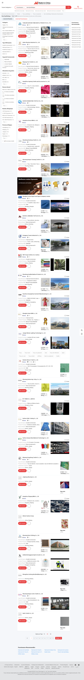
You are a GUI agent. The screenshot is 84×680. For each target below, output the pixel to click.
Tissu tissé (27, 353)
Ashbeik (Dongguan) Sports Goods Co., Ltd (34, 555)
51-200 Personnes (7, 113)
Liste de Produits (7, 19)
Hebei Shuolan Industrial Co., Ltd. (31, 42)
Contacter (23, 36)
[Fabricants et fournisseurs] (42, 2)
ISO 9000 (5, 81)
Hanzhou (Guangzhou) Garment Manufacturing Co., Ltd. (37, 294)
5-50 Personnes (7, 111)
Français (37, 666)
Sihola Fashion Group (28, 516)
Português (54, 666)
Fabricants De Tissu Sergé (77, 27)
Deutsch (48, 666)
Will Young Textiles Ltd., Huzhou (31, 255)
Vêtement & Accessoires (7, 27)
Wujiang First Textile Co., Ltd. (30, 62)
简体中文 (21, 666)
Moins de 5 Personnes (8, 115)
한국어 (72, 666)
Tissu (20, 353)
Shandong (6, 136)
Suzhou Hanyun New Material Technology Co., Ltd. (36, 438)
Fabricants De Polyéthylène (78, 38)
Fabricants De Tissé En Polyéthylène (37, 650)
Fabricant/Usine (7, 47)
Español (43, 666)
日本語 (32, 666)
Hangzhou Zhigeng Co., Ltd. (31, 496)
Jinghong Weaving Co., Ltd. (30, 477)
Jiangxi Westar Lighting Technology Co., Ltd (34, 333)
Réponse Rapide (7, 61)
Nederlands (27, 668)
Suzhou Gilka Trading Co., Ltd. (30, 418)
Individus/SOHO (6, 51)
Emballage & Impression (7, 36)
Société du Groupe (7, 49)
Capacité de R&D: (22, 31)
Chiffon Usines (21, 654)
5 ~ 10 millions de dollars (8, 92)
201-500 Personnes (7, 117)
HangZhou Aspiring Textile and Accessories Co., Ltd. (36, 81)
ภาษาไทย (37, 668)
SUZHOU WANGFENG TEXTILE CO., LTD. (33, 101)
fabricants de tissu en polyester (54, 10)
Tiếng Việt (47, 668)
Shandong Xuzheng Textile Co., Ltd (32, 140)
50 (50, 634)
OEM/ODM (6, 59)
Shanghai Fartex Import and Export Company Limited (36, 196)
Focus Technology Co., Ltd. (41, 671)
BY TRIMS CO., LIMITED (29, 399)
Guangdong (6, 127)
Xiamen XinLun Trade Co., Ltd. (30, 360)
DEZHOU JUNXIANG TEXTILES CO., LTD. (33, 216)
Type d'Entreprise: (22, 27)
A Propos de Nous (9, 664)
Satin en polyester (48, 356)
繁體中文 (27, 666)
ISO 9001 (5, 73)
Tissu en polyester (37, 353)
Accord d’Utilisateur (25, 664)
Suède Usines (47, 652)
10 (44, 634)
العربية (77, 666)
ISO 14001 (5, 77)
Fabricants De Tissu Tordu (77, 34)
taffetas (39, 356)
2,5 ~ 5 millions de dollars (8, 102)
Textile (5, 25)
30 (47, 634)
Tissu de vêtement (54, 353)
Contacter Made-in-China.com (51, 664)
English (16, 666)
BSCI (4, 79)
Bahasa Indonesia (56, 668)
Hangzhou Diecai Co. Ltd (30, 120)
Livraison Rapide (8, 64)
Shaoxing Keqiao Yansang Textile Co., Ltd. (34, 159)
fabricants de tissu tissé (40, 10)
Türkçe (42, 668)
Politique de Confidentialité (38, 664)
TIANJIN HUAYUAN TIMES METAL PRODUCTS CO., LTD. (37, 23)
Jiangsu (5, 131)
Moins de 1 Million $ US (8, 89)
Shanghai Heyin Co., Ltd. (30, 313)
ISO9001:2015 (6, 75)
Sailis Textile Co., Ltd (28, 613)
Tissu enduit (31, 356)
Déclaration (17, 664)
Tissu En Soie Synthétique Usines (63, 652)
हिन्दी (32, 668)
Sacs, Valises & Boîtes (8, 30)
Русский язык (66, 666)
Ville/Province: (21, 52)
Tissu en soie (22, 356)
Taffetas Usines (34, 654)
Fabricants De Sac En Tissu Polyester (37, 652)
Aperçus (71, 664)
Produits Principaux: (22, 29)
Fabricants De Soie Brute (23, 650)
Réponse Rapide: (21, 33)
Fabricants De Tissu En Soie (24, 652)
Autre (4, 53)
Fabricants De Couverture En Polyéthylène (63, 650)
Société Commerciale (8, 45)
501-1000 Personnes (8, 119)
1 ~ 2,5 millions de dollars (8, 99)
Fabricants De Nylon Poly (50, 650)
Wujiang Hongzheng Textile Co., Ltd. (32, 457)
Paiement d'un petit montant (7, 66)
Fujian (5, 134)
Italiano (59, 666)
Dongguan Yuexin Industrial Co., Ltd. (32, 235)
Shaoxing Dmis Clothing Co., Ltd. (31, 535)
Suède (57, 356)
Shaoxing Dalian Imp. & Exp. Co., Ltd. (32, 379)
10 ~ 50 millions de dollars (8, 95)
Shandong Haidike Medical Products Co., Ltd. (34, 274)
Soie (46, 353)
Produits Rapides (64, 664)
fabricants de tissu (30, 10)
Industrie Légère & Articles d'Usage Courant (8, 33)
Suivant (57, 638)
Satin (63, 353)
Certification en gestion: (23, 465)
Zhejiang (5, 129)
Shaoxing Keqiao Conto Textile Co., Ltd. (33, 594)
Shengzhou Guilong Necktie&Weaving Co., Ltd (34, 574)
